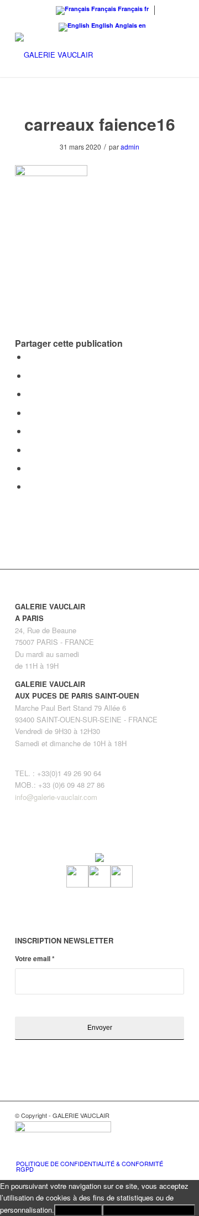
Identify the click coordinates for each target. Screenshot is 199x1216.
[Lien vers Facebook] (142, 1151)
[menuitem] (93, 1166)
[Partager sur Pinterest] (30, 393)
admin (130, 146)
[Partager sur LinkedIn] (30, 412)
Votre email (35, 958)
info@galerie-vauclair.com (56, 797)
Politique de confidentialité (149, 1210)
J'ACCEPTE (78, 1210)
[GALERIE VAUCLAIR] (82, 55)
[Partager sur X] (30, 375)
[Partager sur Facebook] (30, 356)
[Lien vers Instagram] (159, 1151)
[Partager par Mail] (30, 486)
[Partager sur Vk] (30, 449)
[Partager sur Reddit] (30, 468)
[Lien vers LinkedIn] (175, 1151)
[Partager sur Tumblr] (30, 431)
